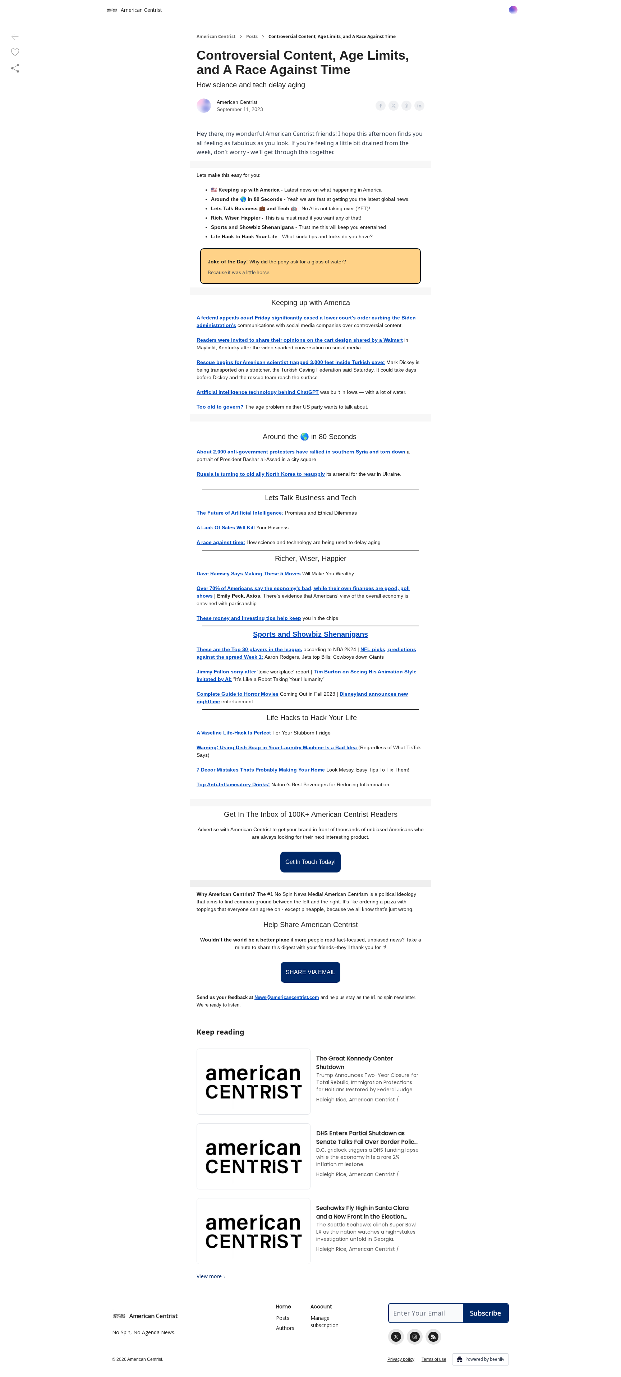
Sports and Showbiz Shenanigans (310, 634)
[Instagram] (415, 1337)
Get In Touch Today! (310, 862)
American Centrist (216, 37)
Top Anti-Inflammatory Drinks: (233, 784)
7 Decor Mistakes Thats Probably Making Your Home (261, 770)
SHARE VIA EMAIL (310, 972)
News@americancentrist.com (286, 997)
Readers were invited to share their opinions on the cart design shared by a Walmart (300, 340)
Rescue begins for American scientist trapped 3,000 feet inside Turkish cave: (291, 362)
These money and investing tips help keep (249, 618)
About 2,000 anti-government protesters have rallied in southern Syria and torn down (301, 452)
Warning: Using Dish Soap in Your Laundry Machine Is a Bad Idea (277, 747)
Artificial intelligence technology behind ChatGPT (258, 392)
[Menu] (513, 9)
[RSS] (433, 1337)
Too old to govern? (220, 407)
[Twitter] (396, 1337)
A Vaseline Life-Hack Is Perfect (234, 733)
